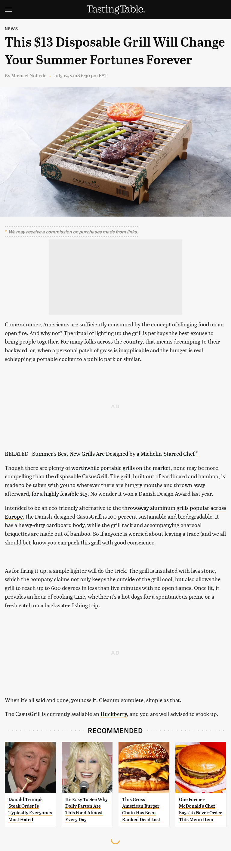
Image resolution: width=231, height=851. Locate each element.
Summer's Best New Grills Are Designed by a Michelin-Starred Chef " (115, 453)
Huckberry (113, 713)
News (11, 28)
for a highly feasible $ (57, 493)
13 (85, 493)
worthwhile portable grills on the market (121, 467)
